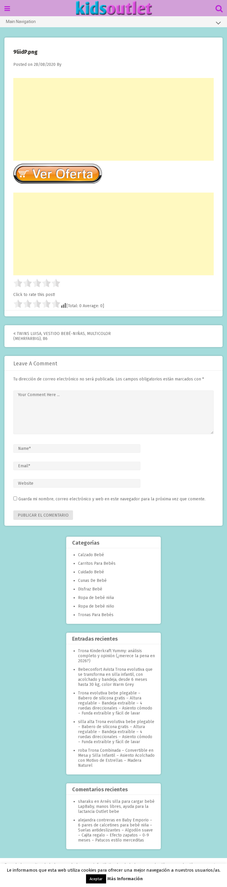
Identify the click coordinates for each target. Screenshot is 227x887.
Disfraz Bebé (90, 589)
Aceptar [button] (96, 879)
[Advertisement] (113, 119)
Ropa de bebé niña (96, 597)
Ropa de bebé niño (96, 606)
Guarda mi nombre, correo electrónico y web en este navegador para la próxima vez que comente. (111, 499)
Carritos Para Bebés (97, 563)
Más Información (125, 878)
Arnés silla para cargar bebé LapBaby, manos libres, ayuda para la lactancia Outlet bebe (116, 806)
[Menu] (7, 8)
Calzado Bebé (91, 554)
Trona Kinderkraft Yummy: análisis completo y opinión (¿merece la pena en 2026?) (116, 655)
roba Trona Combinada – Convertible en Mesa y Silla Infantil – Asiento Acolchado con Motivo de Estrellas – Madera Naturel (116, 758)
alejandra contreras (96, 820)
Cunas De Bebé (92, 580)
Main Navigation (21, 21)
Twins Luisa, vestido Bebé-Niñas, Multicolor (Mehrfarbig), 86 (62, 336)
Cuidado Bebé (91, 571)
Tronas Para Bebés (96, 614)
